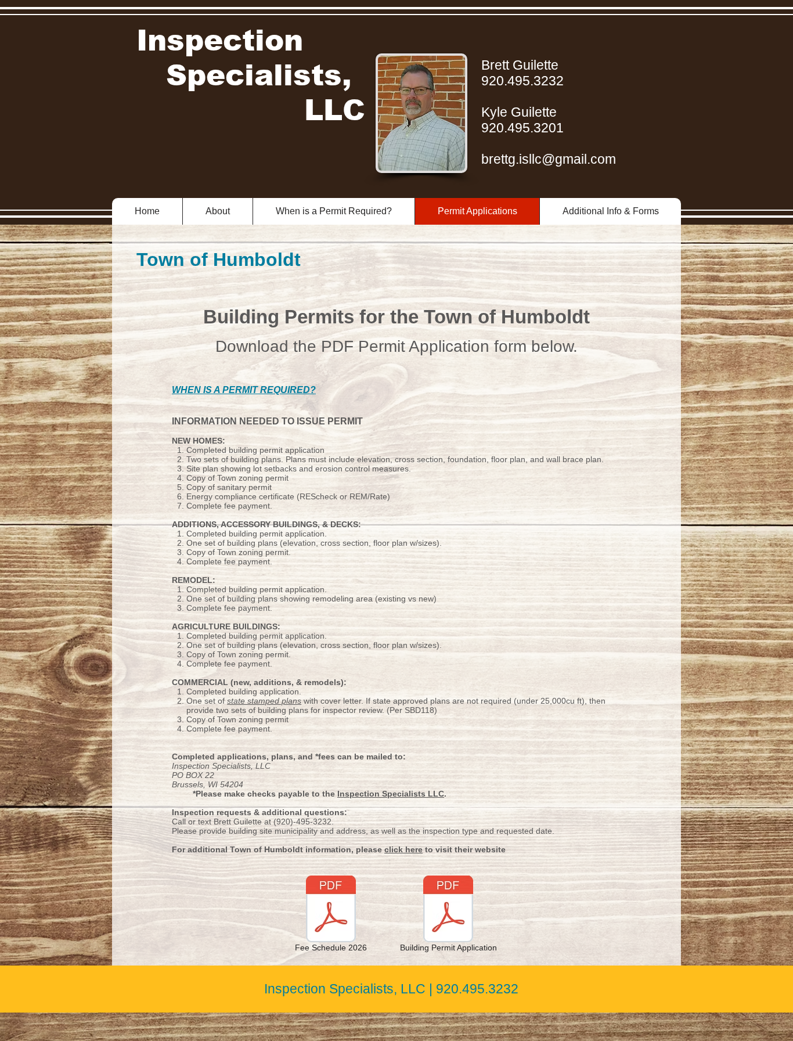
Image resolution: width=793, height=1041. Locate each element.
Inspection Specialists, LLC (250, 75)
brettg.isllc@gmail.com (548, 159)
